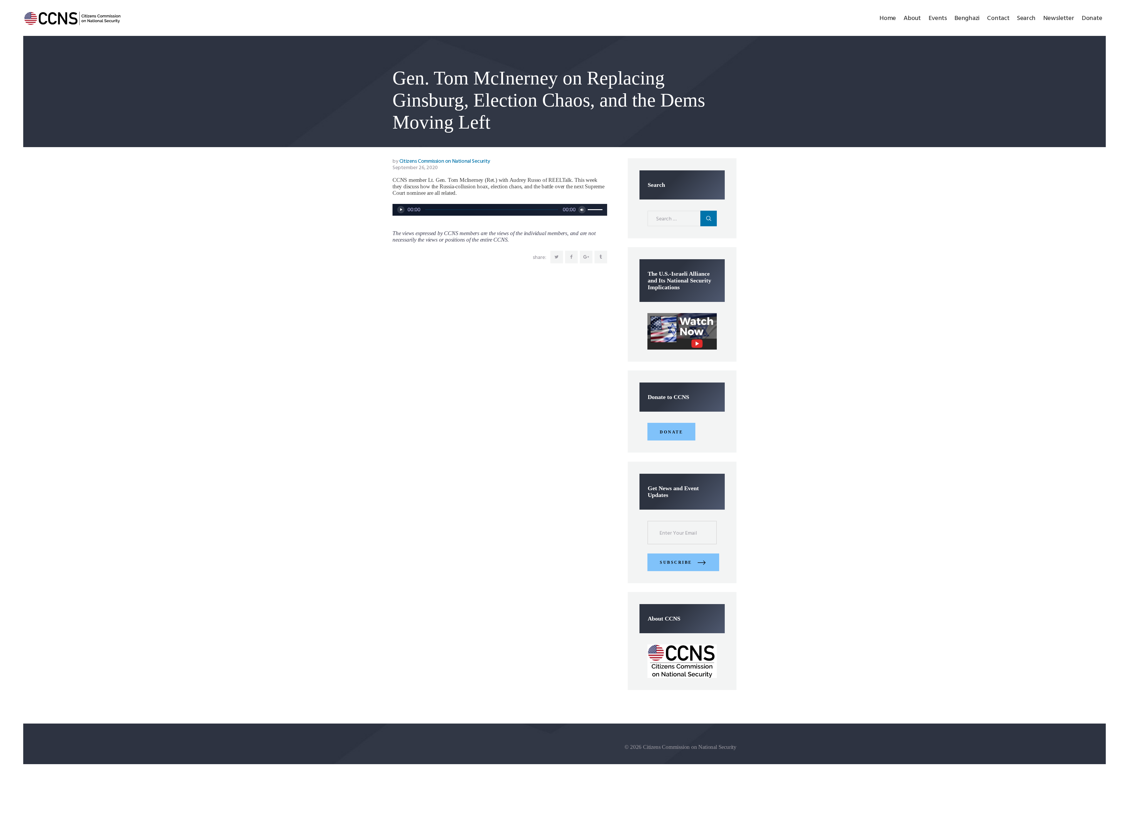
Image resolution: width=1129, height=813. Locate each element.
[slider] (596, 209)
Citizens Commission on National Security (441, 161)
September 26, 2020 (415, 168)
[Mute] (582, 209)
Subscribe (676, 562)
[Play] (401, 209)
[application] (500, 210)
